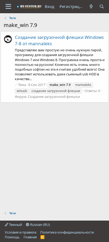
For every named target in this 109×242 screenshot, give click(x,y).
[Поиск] (102, 6)
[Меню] (8, 6)
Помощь (12, 237)
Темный (15, 224)
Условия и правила (20, 232)
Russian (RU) (39, 224)
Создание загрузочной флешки (54, 96)
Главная (30, 237)
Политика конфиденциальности (67, 232)
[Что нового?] (91, 6)
